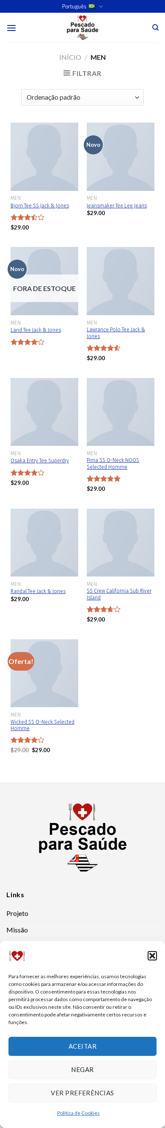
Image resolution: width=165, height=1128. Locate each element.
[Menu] (11, 27)
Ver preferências (82, 1093)
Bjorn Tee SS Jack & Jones (40, 206)
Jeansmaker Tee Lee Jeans (117, 206)
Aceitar (82, 1046)
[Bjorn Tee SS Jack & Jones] (44, 156)
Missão (17, 930)
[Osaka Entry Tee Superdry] (44, 412)
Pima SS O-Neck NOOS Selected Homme (113, 463)
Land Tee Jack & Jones (36, 330)
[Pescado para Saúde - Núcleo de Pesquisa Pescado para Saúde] (82, 27)
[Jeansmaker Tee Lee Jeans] (120, 156)
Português (74, 6)
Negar (82, 1069)
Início (70, 57)
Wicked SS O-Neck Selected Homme (42, 725)
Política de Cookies (78, 1113)
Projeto (17, 913)
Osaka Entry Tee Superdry (40, 461)
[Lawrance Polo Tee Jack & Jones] (120, 281)
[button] (152, 956)
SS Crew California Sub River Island (119, 594)
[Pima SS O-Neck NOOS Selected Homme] (120, 412)
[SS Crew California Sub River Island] (120, 543)
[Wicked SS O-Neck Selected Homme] (44, 673)
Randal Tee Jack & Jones (38, 591)
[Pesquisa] (155, 28)
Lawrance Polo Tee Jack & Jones (116, 333)
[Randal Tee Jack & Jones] (44, 543)
